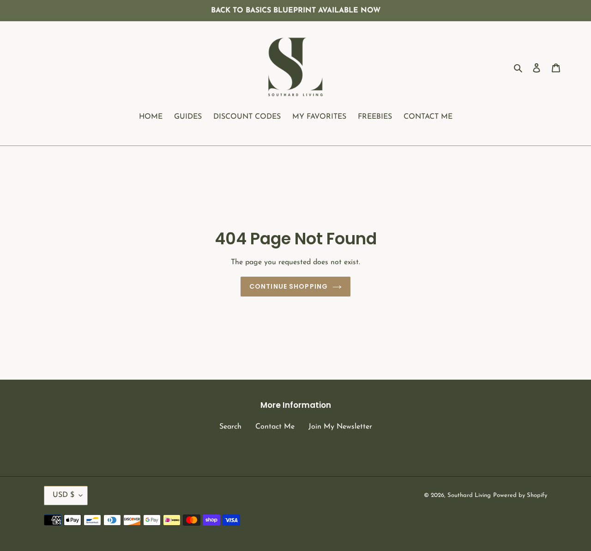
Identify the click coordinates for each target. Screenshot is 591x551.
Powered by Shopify (520, 495)
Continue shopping (288, 286)
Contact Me (275, 426)
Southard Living (469, 495)
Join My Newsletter (340, 426)
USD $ (63, 495)
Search (230, 426)
